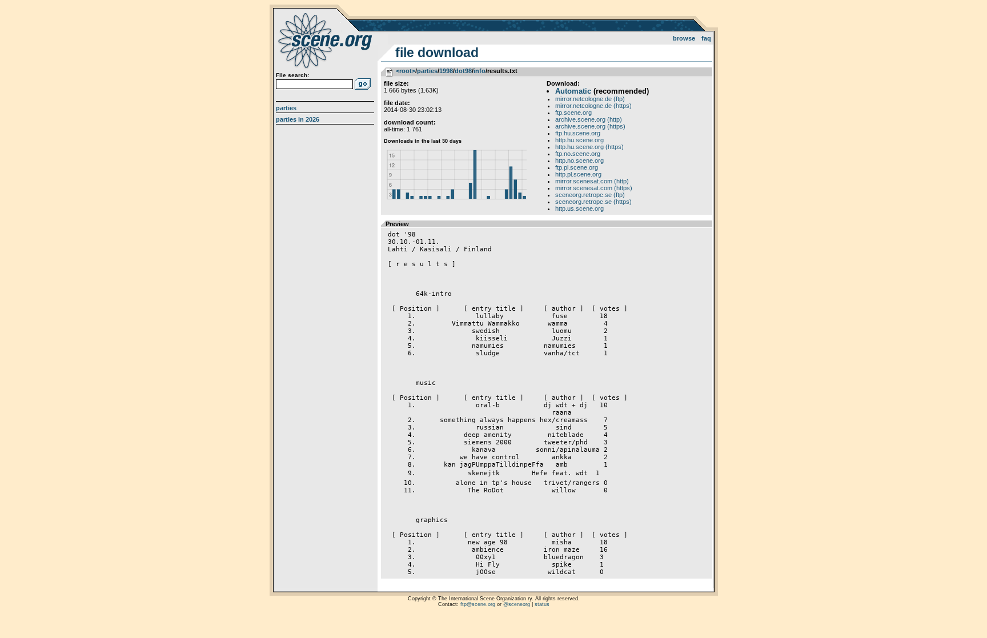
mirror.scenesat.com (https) (593, 187)
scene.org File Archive (326, 40)
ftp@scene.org (477, 604)
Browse (684, 38)
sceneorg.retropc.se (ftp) (590, 194)
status (542, 604)
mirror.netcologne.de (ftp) (590, 98)
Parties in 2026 (297, 119)
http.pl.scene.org (578, 174)
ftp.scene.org (573, 112)
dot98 (463, 70)
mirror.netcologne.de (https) (593, 105)
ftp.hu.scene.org (577, 133)
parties (427, 70)
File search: (292, 75)
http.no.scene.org (579, 160)
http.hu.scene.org (579, 140)
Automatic (573, 91)
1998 (446, 70)
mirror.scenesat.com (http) (592, 181)
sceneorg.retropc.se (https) (593, 201)
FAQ (706, 38)
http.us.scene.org (579, 208)
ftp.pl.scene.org (576, 167)
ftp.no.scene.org (577, 153)
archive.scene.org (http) (588, 119)
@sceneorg (516, 604)
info (480, 70)
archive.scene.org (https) (590, 126)
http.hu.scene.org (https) (589, 146)
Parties (286, 108)
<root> (405, 70)
